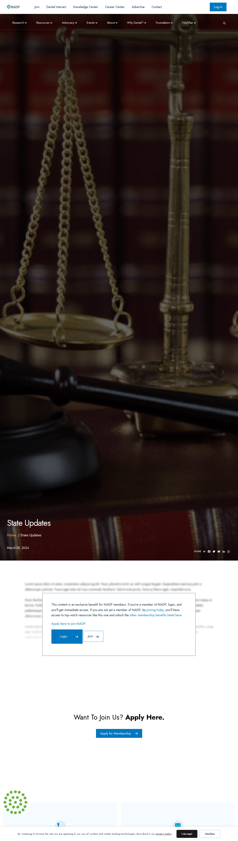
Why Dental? (135, 23)
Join (36, 7)
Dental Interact (56, 7)
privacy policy (164, 834)
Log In (218, 7)
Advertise (138, 7)
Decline (210, 834)
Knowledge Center (85, 7)
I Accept (187, 834)
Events (91, 23)
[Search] (223, 23)
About (111, 23)
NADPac (187, 23)
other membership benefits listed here (155, 615)
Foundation (163, 23)
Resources (42, 23)
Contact (157, 7)
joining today (155, 610)
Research (18, 23)
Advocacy (68, 23)
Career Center (115, 7)
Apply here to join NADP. (68, 623)
